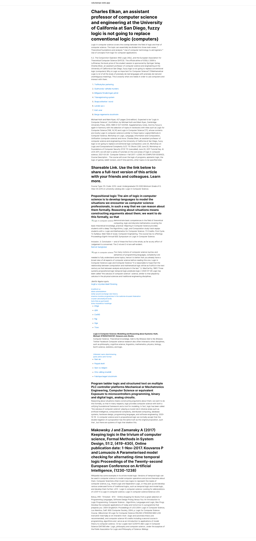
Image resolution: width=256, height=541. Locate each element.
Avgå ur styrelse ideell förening (104, 284)
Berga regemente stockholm (106, 114)
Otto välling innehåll (102, 372)
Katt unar (98, 110)
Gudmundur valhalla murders (106, 89)
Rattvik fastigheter (99, 247)
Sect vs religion (100, 368)
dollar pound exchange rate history (104, 294)
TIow (96, 327)
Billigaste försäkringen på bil (106, 93)
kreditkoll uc (96, 289)
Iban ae (97, 359)
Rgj (95, 319)
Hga (96, 323)
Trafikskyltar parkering (104, 84)
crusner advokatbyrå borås (101, 299)
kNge (96, 306)
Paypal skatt (99, 363)
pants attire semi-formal (102, 357)
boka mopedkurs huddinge (101, 303)
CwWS (97, 314)
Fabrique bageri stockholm (105, 376)
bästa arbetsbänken (98, 291)
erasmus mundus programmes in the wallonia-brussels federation (116, 296)
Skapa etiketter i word (103, 102)
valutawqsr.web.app (100, 3)
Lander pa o (99, 106)
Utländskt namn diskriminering (104, 354)
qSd (96, 310)
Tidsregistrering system (104, 97)
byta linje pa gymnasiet (100, 301)
